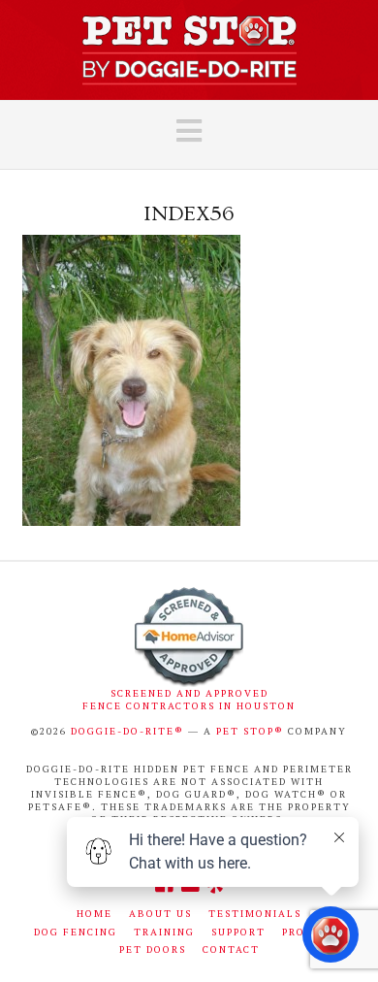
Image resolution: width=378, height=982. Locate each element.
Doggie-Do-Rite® (127, 731)
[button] (189, 131)
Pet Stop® (250, 731)
